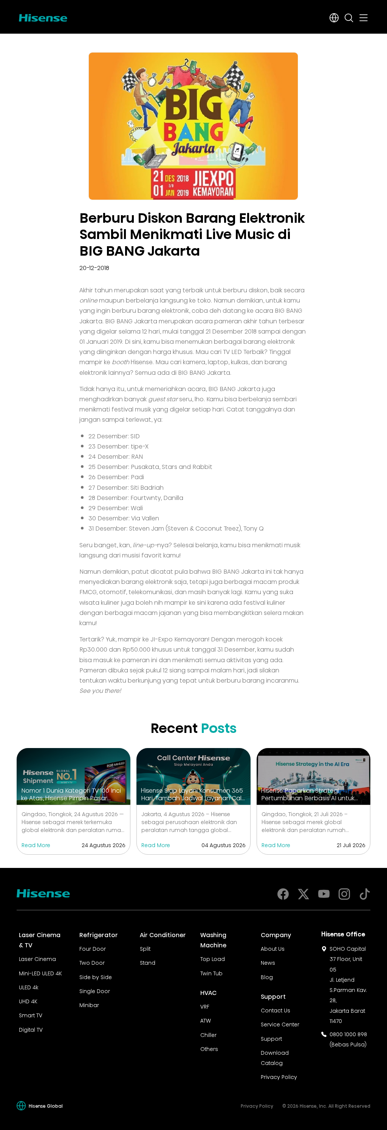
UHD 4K (28, 1001)
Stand (147, 962)
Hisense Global (46, 1105)
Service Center (280, 1024)
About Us (273, 948)
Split (145, 948)
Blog (267, 976)
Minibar (89, 1004)
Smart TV (30, 1014)
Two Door (92, 962)
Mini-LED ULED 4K (40, 973)
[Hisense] (43, 16)
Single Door (94, 990)
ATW (205, 1020)
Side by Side (95, 976)
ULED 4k (28, 987)
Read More (36, 844)
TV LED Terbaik (243, 350)
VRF (204, 1006)
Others (209, 1048)
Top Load (212, 958)
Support (271, 1038)
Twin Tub (211, 973)
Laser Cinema (37, 958)
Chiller (208, 1034)
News (268, 962)
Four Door (92, 948)
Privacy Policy (279, 1076)
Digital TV (31, 1029)
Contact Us (275, 1010)
